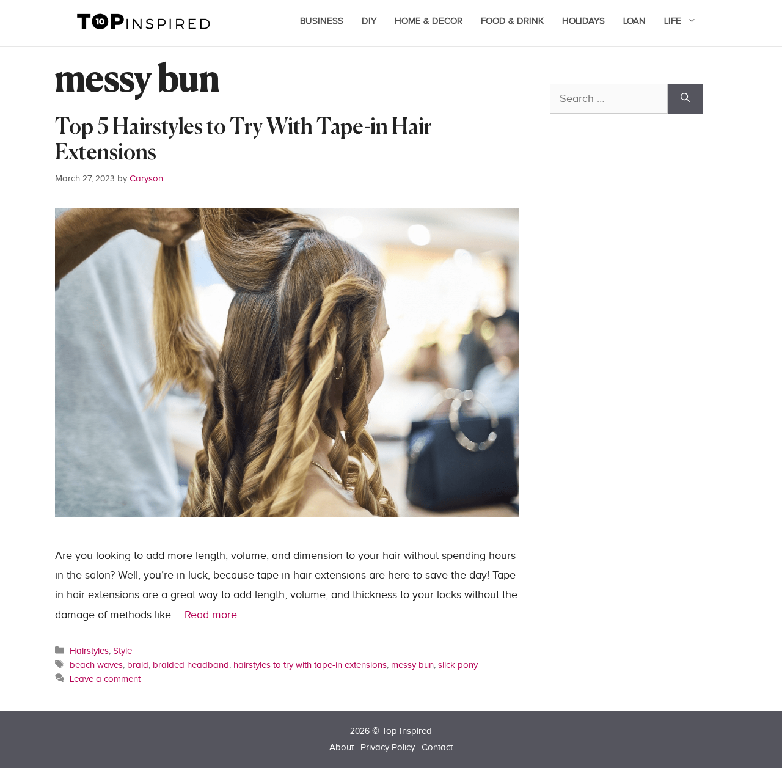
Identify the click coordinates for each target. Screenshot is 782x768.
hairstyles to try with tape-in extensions (310, 664)
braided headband (191, 664)
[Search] (685, 99)
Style (122, 650)
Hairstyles (89, 650)
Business (321, 21)
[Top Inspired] (143, 20)
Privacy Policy (387, 747)
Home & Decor (428, 21)
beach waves (96, 664)
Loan (634, 21)
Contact (437, 747)
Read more (211, 615)
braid (137, 664)
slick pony (458, 664)
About (341, 747)
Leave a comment (105, 678)
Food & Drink (512, 21)
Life (672, 21)
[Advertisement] (641, 395)
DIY (369, 21)
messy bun (412, 664)
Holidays (583, 21)
